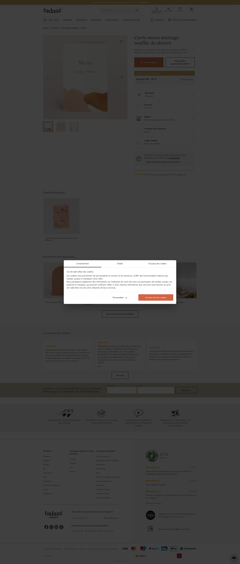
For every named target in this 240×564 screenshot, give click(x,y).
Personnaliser (118, 297)
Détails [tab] (120, 263)
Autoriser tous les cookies (155, 297)
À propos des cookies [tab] (157, 263)
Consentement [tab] (82, 263)
